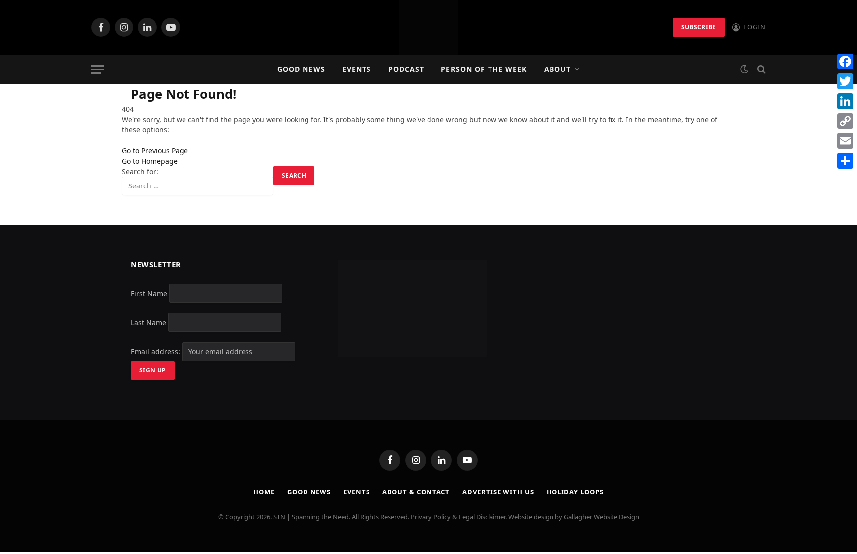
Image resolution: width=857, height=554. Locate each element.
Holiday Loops (575, 492)
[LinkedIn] (845, 101)
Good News (301, 69)
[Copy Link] (845, 121)
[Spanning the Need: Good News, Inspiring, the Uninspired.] (428, 27)
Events (356, 69)
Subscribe (698, 27)
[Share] (845, 161)
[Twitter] (845, 81)
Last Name (148, 322)
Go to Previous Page (155, 150)
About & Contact (416, 492)
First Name (149, 293)
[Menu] (97, 70)
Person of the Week (484, 69)
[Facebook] (845, 61)
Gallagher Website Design (601, 516)
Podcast (406, 69)
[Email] (845, 141)
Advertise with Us (498, 492)
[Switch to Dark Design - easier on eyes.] (744, 69)
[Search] (760, 70)
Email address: (156, 351)
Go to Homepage (150, 161)
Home (264, 492)
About (557, 69)
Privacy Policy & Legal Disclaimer (458, 516)
